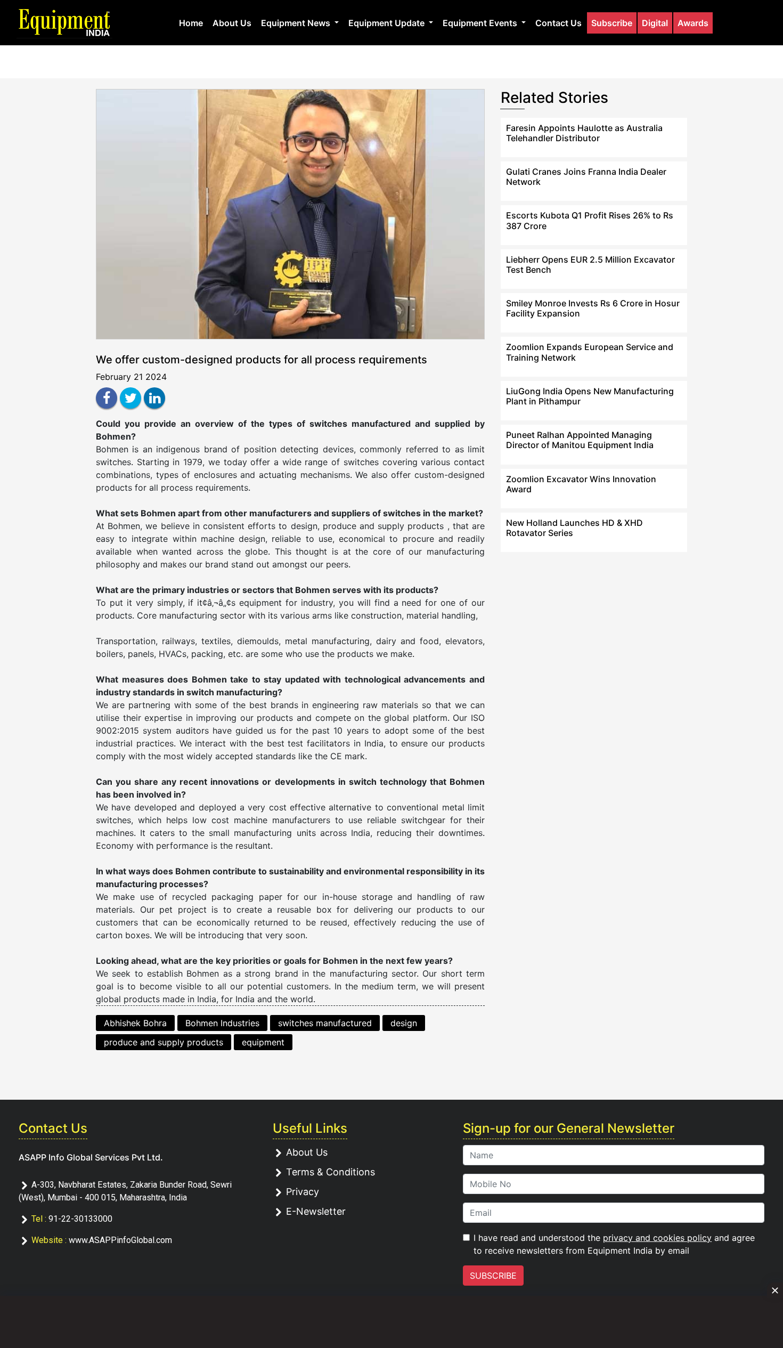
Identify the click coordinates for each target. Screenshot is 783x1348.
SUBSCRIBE (493, 1275)
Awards (693, 23)
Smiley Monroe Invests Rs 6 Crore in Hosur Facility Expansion (593, 308)
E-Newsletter (316, 1211)
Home (191, 23)
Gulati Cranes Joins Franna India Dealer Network (586, 176)
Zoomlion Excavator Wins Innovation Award (581, 484)
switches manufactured (325, 1023)
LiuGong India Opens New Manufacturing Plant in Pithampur (590, 396)
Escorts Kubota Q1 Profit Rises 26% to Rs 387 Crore (589, 220)
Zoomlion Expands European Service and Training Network (589, 352)
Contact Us (558, 23)
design (403, 1023)
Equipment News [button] (296, 23)
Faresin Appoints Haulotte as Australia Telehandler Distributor (584, 133)
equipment (263, 1042)
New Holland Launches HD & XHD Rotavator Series (574, 527)
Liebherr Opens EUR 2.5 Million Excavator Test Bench (590, 264)
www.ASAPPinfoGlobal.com (120, 1240)
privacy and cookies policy (657, 1237)
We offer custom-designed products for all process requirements (261, 359)
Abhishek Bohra (135, 1023)
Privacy (302, 1191)
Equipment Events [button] (481, 23)
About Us (232, 23)
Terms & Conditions (330, 1172)
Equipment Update (387, 23)
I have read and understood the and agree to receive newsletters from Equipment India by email (614, 1244)
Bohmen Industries (222, 1023)
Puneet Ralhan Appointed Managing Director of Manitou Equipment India (580, 439)
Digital (655, 23)
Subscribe (611, 23)
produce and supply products (163, 1042)
